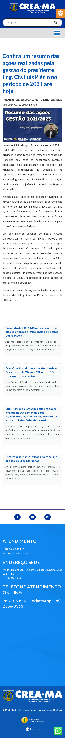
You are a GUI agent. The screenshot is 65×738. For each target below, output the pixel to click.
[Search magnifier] (56, 23)
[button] (60, 13)
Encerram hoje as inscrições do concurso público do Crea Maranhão (31, 458)
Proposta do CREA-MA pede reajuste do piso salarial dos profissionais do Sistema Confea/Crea (31, 331)
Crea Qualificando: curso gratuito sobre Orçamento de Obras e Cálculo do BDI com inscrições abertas (31, 372)
